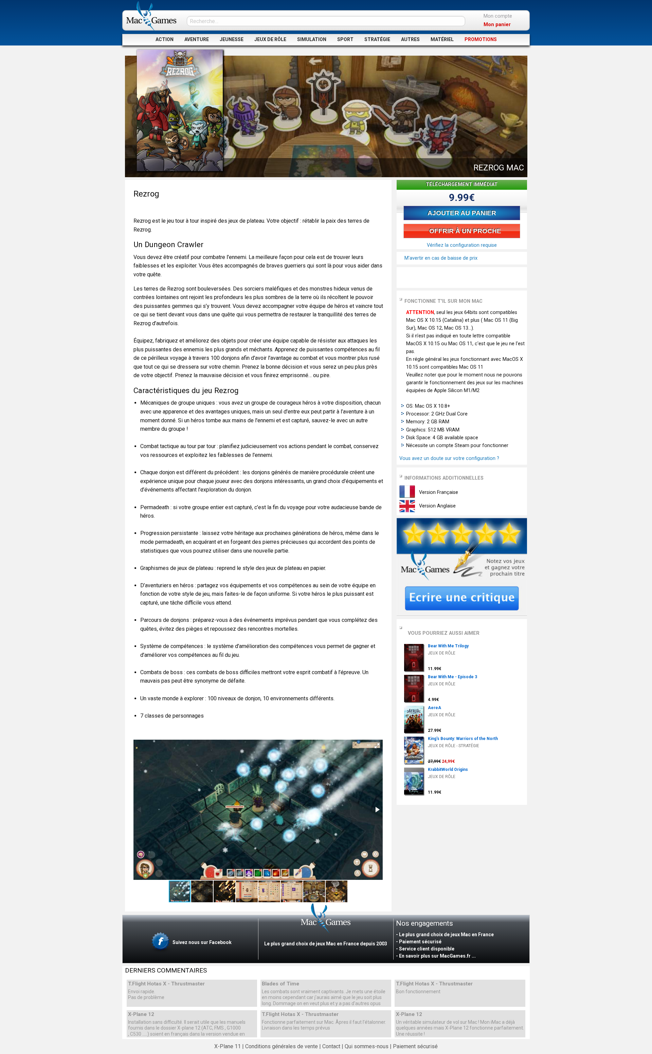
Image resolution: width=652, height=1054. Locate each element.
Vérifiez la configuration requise (462, 245)
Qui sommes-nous (366, 1046)
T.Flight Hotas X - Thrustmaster (166, 984)
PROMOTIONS (481, 39)
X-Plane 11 (227, 1046)
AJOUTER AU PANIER (462, 213)
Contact (331, 1046)
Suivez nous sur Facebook (201, 942)
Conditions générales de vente (281, 1046)
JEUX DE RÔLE (270, 39)
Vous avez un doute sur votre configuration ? (449, 458)
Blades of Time (280, 984)
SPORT (345, 39)
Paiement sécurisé (415, 1046)
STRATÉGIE (377, 39)
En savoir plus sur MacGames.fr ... (437, 956)
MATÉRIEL (442, 39)
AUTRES (410, 39)
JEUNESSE (231, 39)
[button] (377, 745)
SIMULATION (311, 39)
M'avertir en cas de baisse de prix (440, 258)
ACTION (165, 39)
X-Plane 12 (141, 1014)
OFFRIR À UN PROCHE (464, 231)
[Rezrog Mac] (180, 110)
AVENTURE (196, 39)
